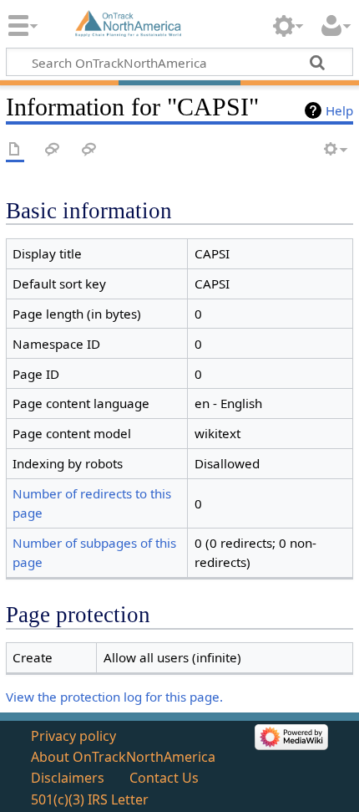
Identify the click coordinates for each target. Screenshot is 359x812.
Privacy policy (73, 736)
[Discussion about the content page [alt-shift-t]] (52, 150)
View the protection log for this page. (114, 696)
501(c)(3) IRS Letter (90, 799)
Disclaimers (67, 778)
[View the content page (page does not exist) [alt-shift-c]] (15, 150)
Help (339, 110)
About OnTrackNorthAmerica (123, 757)
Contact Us (164, 778)
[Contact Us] (89, 150)
